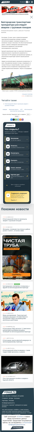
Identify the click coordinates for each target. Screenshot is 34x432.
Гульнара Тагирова (27, 94)
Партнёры (5, 400)
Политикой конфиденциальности (20, 424)
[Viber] (22, 120)
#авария (5, 109)
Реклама (11, 400)
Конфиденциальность (8, 403)
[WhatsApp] (16, 120)
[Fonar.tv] (5, 2)
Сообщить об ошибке (17, 396)
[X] (14, 120)
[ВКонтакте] (11, 120)
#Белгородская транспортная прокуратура (21, 110)
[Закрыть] (31, 17)
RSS (3, 396)
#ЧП (21, 109)
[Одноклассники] (20, 120)
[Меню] (32, 2)
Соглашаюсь (17, 427)
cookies (16, 409)
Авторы (11, 398)
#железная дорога (13, 109)
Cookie (19, 417)
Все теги (7, 396)
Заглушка (17, 398)
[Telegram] (18, 120)
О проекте (5, 398)
